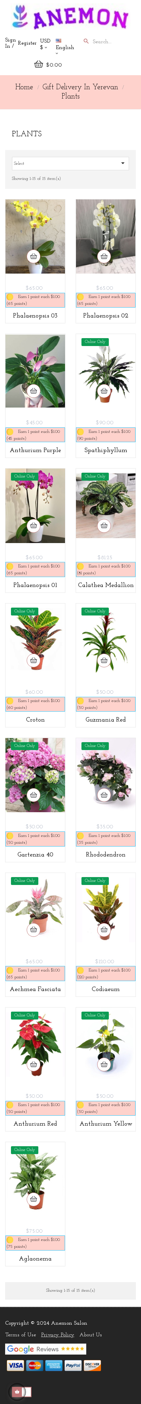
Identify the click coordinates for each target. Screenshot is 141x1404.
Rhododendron (106, 855)
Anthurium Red (35, 1124)
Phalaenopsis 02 (105, 316)
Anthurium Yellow (105, 1124)
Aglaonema (35, 1259)
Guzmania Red (106, 720)
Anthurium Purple (35, 451)
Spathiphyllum (106, 451)
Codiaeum (106, 990)
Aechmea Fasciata (35, 990)
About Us (90, 1335)
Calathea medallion (106, 586)
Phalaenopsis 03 (35, 316)
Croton (35, 720)
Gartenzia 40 (35, 855)
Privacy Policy (57, 1335)
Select (70, 163)
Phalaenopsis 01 (35, 586)
